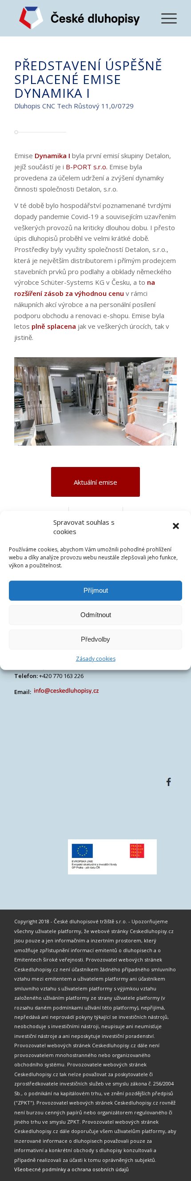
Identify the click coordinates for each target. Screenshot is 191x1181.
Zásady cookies (95, 658)
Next (156, 397)
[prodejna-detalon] (167, 444)
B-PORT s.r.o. (86, 166)
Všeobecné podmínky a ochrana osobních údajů (71, 1169)
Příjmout (96, 590)
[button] (176, 527)
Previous (34, 397)
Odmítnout (95, 614)
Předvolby (95, 639)
